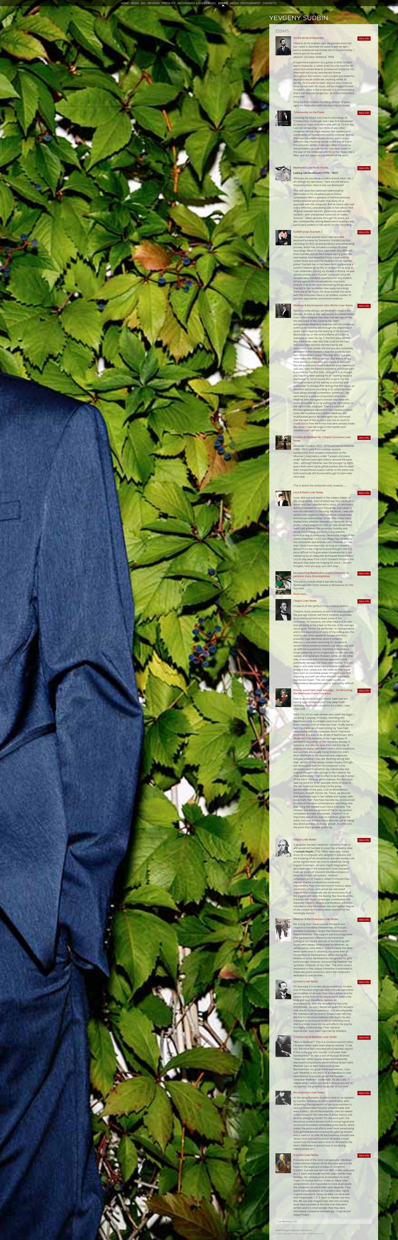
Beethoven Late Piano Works (310, 167)
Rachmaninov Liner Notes (309, 1092)
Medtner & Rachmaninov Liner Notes (315, 919)
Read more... (300, 594)
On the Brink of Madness (308, 38)
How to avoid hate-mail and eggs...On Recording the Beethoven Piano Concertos (322, 691)
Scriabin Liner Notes (305, 981)
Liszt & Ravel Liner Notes (308, 492)
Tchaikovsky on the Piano (308, 112)
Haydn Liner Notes (304, 839)
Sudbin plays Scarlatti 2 (308, 231)
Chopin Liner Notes (305, 600)
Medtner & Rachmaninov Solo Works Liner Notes (323, 305)
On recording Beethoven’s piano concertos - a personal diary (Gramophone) (321, 574)
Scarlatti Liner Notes (305, 1155)
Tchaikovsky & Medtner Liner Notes (315, 1037)
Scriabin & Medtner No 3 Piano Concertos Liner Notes (322, 438)
